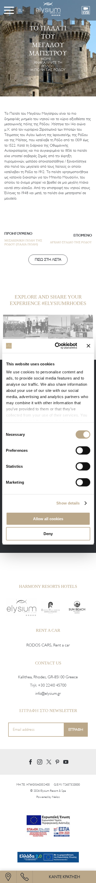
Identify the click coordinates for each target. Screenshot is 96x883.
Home (46, 59)
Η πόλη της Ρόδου (48, 70)
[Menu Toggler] (9, 10)
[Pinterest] (57, 762)
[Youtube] (65, 762)
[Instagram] (39, 761)
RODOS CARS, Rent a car (48, 645)
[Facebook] (30, 761)
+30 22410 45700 (52, 685)
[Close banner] (88, 346)
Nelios (56, 797)
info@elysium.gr (48, 693)
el (20, 10)
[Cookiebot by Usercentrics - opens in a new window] (57, 346)
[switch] (83, 450)
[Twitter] (48, 761)
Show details (68, 503)
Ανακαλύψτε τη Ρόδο (48, 64)
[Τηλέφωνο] (24, 877)
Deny (48, 533)
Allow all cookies (48, 518)
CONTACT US (48, 663)
